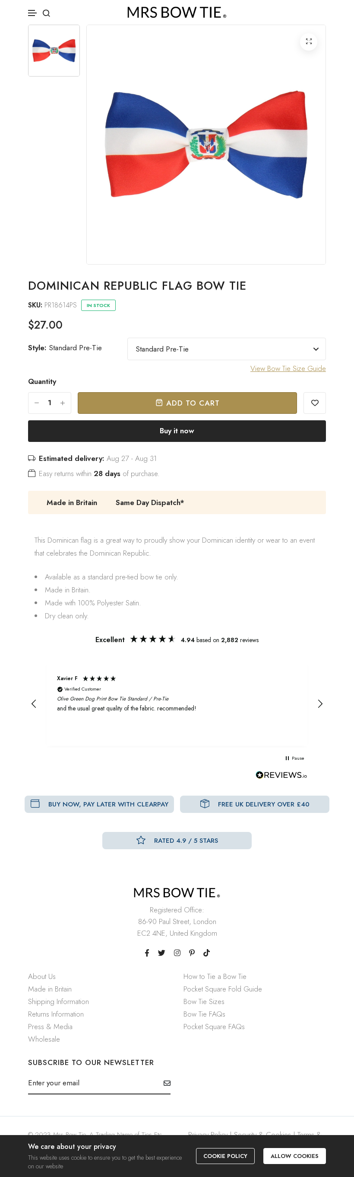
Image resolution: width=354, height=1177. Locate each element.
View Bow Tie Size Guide (288, 368)
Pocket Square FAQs (214, 1026)
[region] (177, 704)
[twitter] (161, 953)
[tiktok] (206, 953)
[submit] (164, 1083)
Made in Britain (50, 989)
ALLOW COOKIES (295, 1156)
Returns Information (56, 1014)
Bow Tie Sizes (203, 1001)
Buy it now (177, 430)
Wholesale (44, 1039)
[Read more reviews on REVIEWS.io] (281, 777)
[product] (308, 42)
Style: (65, 347)
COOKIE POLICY (225, 1156)
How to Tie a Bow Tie (215, 976)
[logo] (177, 12)
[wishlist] (314, 403)
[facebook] (147, 953)
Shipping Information (58, 1001)
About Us (42, 976)
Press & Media (50, 1026)
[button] (33, 13)
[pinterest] (192, 953)
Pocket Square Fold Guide (222, 989)
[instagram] (177, 953)
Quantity (42, 381)
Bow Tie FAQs (204, 1014)
